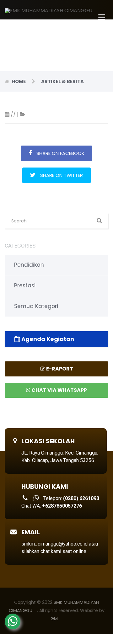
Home (19, 81)
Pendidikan (29, 265)
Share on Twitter (61, 175)
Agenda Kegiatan (47, 339)
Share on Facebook (60, 153)
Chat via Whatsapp (58, 390)
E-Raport (59, 368)
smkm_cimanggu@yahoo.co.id (54, 544)
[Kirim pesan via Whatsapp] (12, 621)
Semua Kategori (36, 306)
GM (54, 618)
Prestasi (24, 285)
